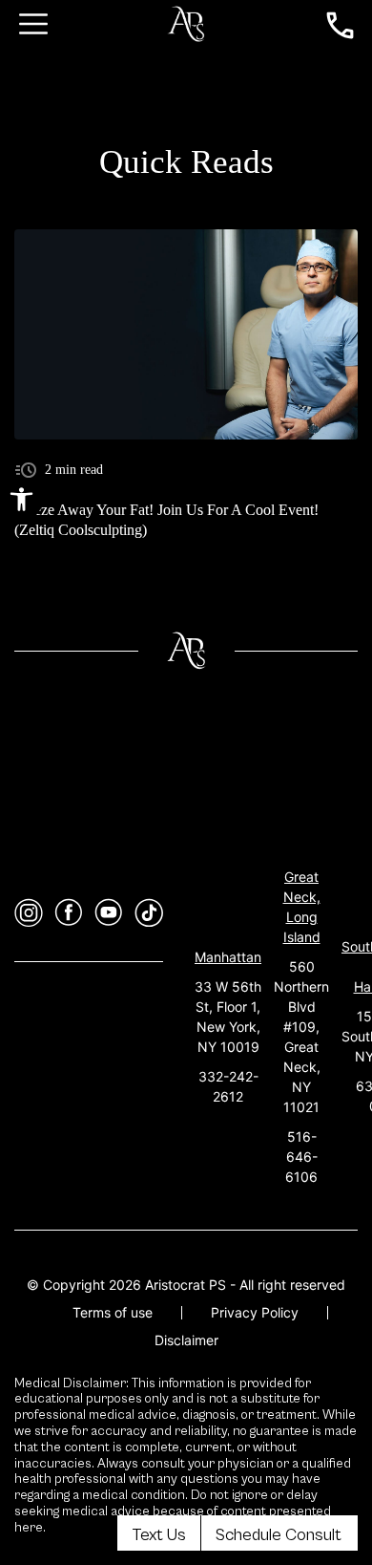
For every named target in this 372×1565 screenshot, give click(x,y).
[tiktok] (148, 913)
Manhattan (228, 957)
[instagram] (28, 913)
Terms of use (112, 1312)
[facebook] (68, 913)
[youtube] (108, 913)
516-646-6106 (301, 1156)
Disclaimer (186, 1340)
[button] (21, 499)
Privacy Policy (255, 1312)
